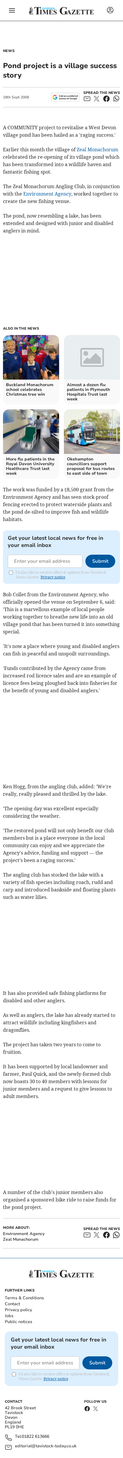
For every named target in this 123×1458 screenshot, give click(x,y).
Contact (12, 1304)
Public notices (18, 1322)
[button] (12, 10)
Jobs (9, 1316)
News (9, 50)
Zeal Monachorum (97, 149)
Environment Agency (47, 194)
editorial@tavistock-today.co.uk (45, 1446)
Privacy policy (18, 1310)
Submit (100, 561)
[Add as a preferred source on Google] (65, 97)
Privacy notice (53, 577)
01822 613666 (35, 1436)
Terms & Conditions (24, 1298)
